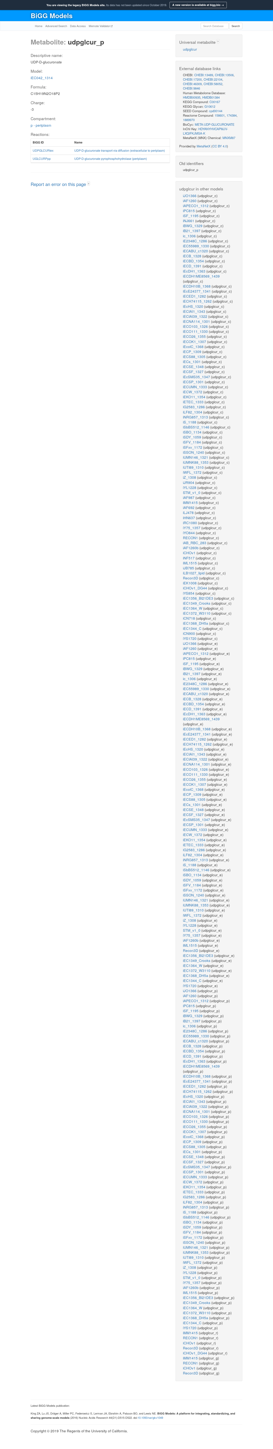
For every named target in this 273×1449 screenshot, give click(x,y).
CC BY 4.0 (219, 146)
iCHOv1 (189, 552)
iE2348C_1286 (195, 240)
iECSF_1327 (193, 371)
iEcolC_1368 (193, 346)
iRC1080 (190, 522)
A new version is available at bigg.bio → (198, 5)
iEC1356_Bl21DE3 (198, 598)
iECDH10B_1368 (197, 286)
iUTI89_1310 (194, 467)
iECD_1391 (192, 265)
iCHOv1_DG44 (195, 587)
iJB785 (189, 567)
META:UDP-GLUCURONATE (214, 124)
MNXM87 (228, 137)
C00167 (214, 101)
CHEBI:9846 (191, 88)
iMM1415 (191, 502)
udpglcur (190, 49)
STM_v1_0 (192, 492)
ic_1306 (190, 235)
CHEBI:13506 (224, 74)
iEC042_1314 (42, 77)
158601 (220, 115)
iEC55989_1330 (196, 245)
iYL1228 (190, 487)
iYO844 (189, 532)
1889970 (189, 119)
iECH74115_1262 (198, 301)
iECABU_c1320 (196, 250)
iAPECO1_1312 (196, 205)
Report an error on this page (59, 184)
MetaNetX (203, 146)
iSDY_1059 (192, 436)
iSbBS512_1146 (196, 426)
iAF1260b (191, 547)
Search (236, 26)
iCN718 (189, 618)
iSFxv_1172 (193, 447)
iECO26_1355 (195, 336)
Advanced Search (56, 26)
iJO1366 (190, 195)
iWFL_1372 (192, 472)
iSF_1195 (191, 215)
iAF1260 (190, 200)
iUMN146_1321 (196, 457)
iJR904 (189, 482)
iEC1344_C (192, 628)
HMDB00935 (191, 97)
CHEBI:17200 (192, 79)
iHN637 (189, 517)
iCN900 (189, 633)
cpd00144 (215, 110)
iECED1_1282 (195, 296)
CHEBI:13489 (203, 74)
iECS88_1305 (194, 356)
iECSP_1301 (194, 381)
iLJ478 (189, 512)
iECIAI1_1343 (194, 311)
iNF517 (189, 557)
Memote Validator (100, 26)
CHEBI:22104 (213, 79)
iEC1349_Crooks (197, 603)
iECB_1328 (192, 255)
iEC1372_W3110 (197, 613)
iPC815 (189, 210)
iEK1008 (190, 582)
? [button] (88, 183)
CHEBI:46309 (192, 83)
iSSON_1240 (194, 452)
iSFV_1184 (192, 441)
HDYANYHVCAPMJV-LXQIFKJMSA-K (205, 131)
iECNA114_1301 (197, 321)
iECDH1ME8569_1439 (201, 275)
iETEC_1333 (193, 401)
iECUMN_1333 (195, 386)
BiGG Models (52, 15)
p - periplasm (41, 125)
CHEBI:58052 (213, 83)
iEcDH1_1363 (194, 270)
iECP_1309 (192, 351)
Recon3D (191, 577)
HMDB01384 (211, 97)
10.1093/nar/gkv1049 (150, 1418)
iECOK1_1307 (195, 341)
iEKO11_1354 (194, 396)
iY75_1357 (192, 527)
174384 (232, 115)
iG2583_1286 (194, 406)
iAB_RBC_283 (195, 542)
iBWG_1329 (193, 225)
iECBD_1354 (194, 260)
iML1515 (190, 562)
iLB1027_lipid (194, 572)
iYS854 (189, 593)
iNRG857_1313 (196, 416)
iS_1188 (190, 421)
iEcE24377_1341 (197, 291)
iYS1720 (190, 638)
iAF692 (189, 507)
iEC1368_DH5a (196, 623)
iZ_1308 (190, 477)
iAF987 (189, 497)
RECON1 (191, 537)
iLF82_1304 (193, 411)
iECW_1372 (193, 391)
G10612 (209, 106)
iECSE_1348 (194, 366)
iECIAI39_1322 (195, 316)
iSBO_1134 (192, 431)
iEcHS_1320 (193, 306)
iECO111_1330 (196, 331)
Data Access (78, 26)
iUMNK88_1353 (196, 462)
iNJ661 (189, 220)
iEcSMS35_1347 (197, 376)
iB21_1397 (192, 230)
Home (38, 26)
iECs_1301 (192, 361)
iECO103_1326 (196, 326)
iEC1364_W (193, 608)
